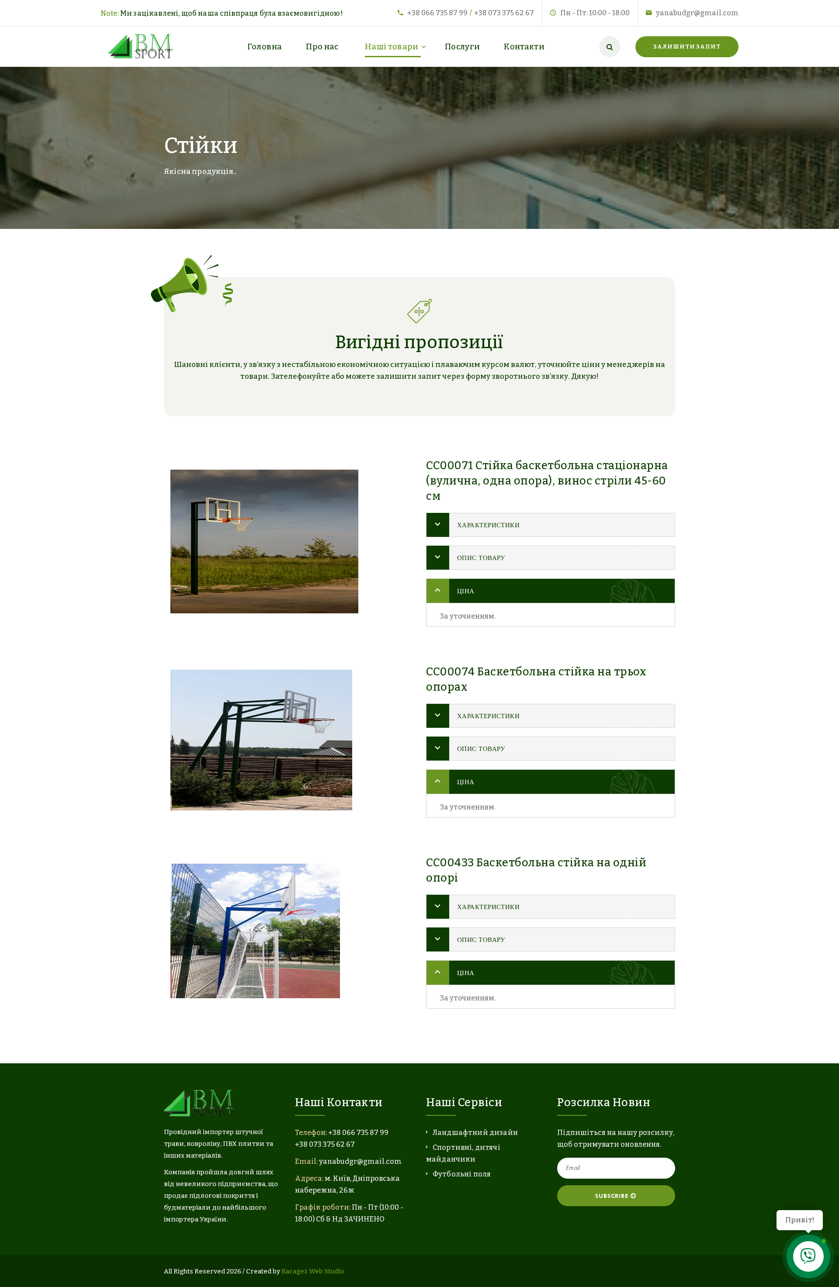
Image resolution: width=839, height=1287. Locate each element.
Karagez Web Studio (312, 1271)
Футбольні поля (462, 1174)
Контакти (524, 47)
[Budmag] (142, 46)
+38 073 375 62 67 (504, 13)
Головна (264, 47)
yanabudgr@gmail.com (697, 13)
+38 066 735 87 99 (437, 13)
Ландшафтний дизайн (475, 1132)
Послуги (462, 47)
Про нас (322, 47)
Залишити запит (687, 46)
